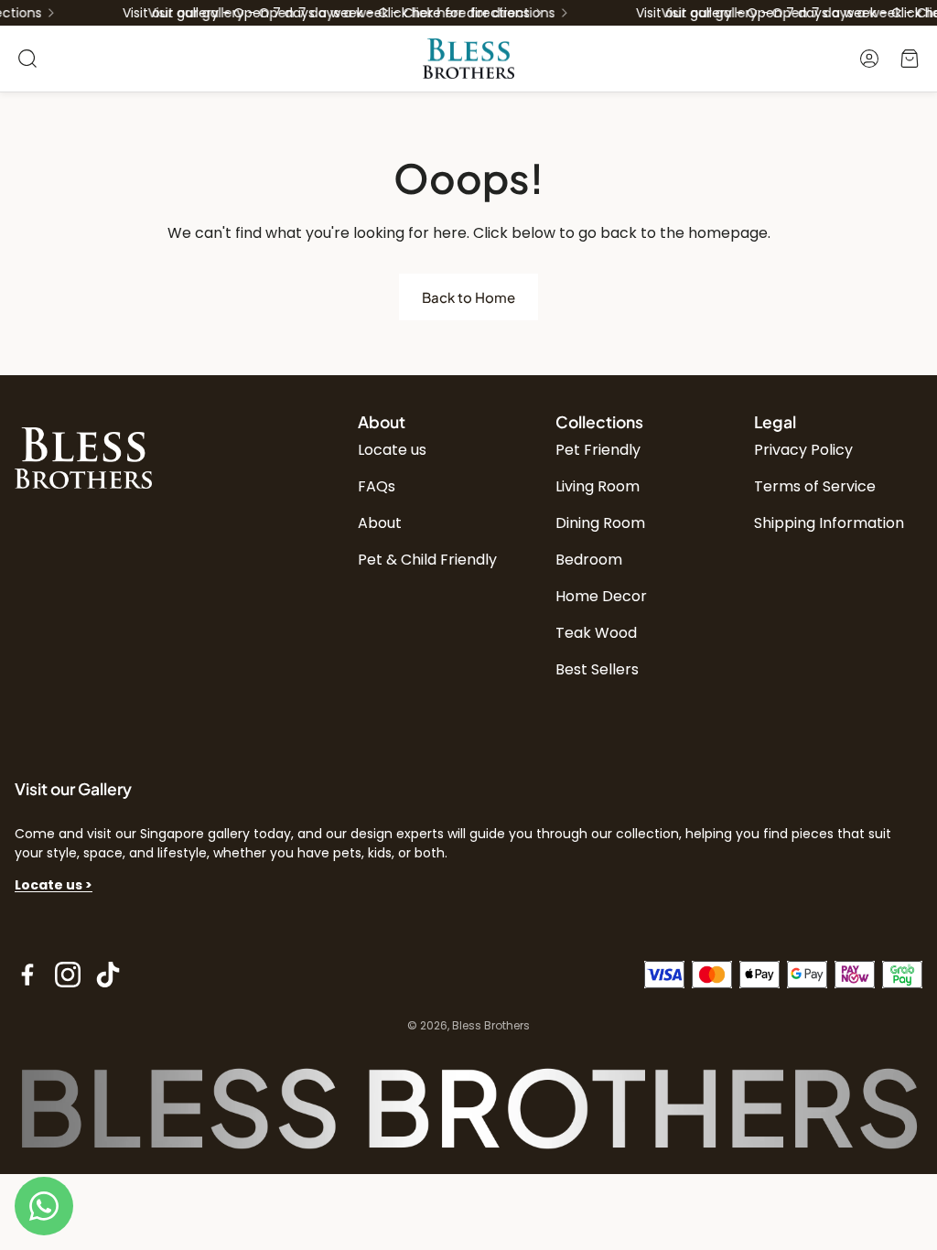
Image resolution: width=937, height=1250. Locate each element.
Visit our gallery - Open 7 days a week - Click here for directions (342, 12)
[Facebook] (27, 974)
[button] (28, 58)
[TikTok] (108, 974)
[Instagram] (68, 974)
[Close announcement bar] (918, 13)
